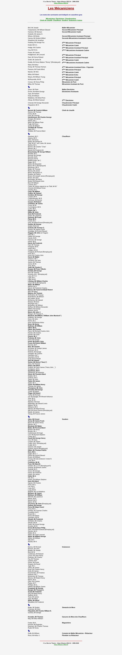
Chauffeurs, (57, 20)
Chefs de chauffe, (46, 20)
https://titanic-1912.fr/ (61, 3)
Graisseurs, (73, 20)
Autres (79, 20)
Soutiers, (65, 20)
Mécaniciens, (50, 18)
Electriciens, (60, 18)
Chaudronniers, (70, 18)
